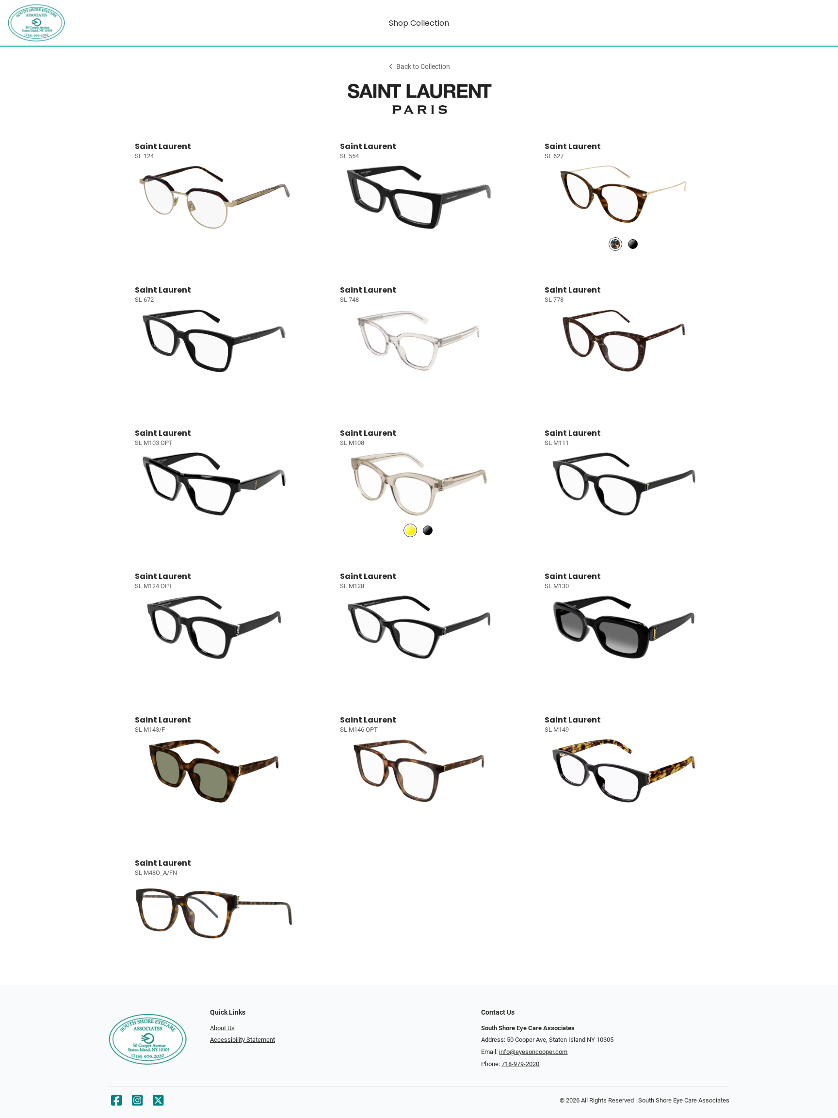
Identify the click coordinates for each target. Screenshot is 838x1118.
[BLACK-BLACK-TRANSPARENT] (427, 531)
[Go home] (110, 23)
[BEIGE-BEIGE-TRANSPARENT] (410, 531)
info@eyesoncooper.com (533, 1051)
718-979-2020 (520, 1064)
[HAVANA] (615, 244)
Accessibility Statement (242, 1039)
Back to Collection (423, 67)
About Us (222, 1028)
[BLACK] (633, 244)
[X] (158, 1102)
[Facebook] (116, 1102)
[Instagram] (137, 1102)
